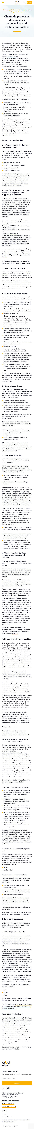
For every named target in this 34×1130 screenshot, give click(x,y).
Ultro (17, 1126)
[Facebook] (3, 1088)
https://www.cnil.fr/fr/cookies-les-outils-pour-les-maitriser (16, 1007)
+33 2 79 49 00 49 (7, 1098)
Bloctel (4, 257)
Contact (4, 1111)
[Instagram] (8, 1088)
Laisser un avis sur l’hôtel (9, 1106)
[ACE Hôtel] (17, 2)
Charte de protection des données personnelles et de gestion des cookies (16, 1121)
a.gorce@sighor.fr (13, 234)
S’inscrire (17, 1083)
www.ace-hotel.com (12, 56)
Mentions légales (6, 1117)
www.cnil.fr (15, 633)
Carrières (4, 1114)
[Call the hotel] (24, 2)
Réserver (29, 2)
